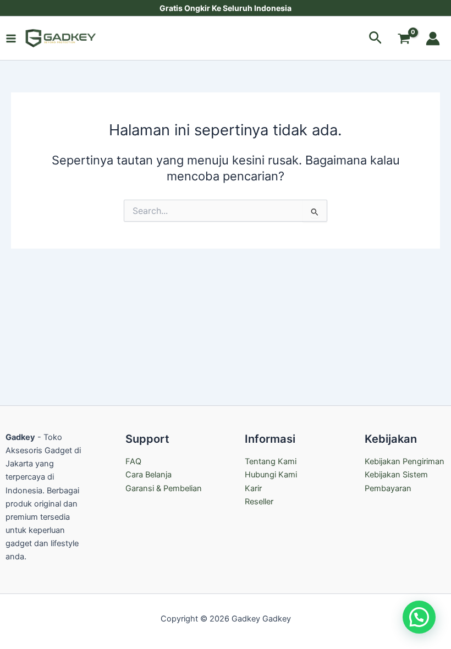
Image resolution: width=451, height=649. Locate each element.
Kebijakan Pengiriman (404, 461)
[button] (375, 38)
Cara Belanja (148, 475)
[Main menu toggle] (11, 38)
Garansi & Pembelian (163, 488)
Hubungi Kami (271, 475)
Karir (253, 488)
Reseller (259, 502)
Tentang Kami (270, 461)
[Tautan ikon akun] (433, 38)
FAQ (133, 461)
